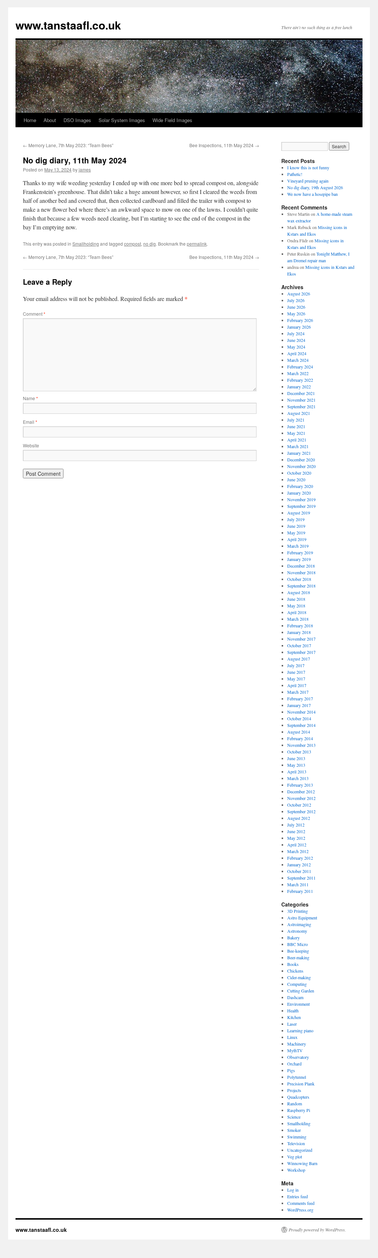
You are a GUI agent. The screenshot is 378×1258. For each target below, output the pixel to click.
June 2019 (296, 526)
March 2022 (298, 373)
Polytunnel (296, 1077)
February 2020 (300, 486)
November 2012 (301, 798)
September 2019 (301, 506)
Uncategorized (299, 1150)
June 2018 (296, 599)
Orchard (294, 1064)
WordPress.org (300, 1210)
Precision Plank (301, 1084)
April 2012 (296, 845)
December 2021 (301, 393)
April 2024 (296, 353)
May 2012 (296, 838)
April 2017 (296, 685)
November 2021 (301, 400)
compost (132, 243)
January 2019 (299, 559)
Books (293, 964)
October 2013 (299, 752)
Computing (297, 984)
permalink (197, 243)
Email (30, 422)
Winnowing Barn (302, 1163)
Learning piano (300, 1030)
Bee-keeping (298, 951)
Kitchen (294, 1017)
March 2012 (298, 851)
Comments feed (301, 1203)
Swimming (296, 1137)
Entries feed (297, 1196)
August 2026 (298, 294)
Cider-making (299, 977)
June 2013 (296, 758)
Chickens (295, 971)
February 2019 (300, 552)
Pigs (291, 1070)
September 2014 (301, 725)
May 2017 (296, 679)
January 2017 (299, 705)
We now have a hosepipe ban (312, 194)
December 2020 (301, 459)
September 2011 (301, 878)
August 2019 (298, 513)
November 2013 (301, 745)
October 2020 (299, 473)
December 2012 (301, 791)
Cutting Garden (300, 991)
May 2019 (296, 533)
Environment (298, 1004)
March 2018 (298, 619)
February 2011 (300, 891)
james (85, 169)
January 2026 (299, 327)
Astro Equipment (302, 918)
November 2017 (301, 639)
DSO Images (77, 120)
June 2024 (296, 340)
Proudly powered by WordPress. (317, 1230)
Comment (34, 314)
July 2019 (296, 519)
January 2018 (299, 632)
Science (293, 1117)
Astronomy (297, 931)
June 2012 (296, 831)
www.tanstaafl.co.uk (68, 25)
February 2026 (300, 320)
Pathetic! (294, 174)
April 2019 (296, 539)
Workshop (296, 1170)
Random (294, 1103)
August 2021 (298, 413)
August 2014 (298, 732)
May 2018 (296, 606)
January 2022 (299, 386)
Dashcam (295, 997)
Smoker (294, 1130)
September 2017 (301, 652)
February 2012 (300, 858)
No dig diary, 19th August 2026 (315, 187)
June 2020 (296, 479)
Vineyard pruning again (308, 181)
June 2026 (296, 307)
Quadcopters (298, 1097)
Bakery (293, 937)
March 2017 (298, 692)
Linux (292, 1037)
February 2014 (300, 738)
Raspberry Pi (298, 1110)
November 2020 (301, 466)
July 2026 (296, 300)
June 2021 (296, 426)
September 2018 (301, 586)
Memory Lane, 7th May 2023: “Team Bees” (68, 145)
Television (296, 1143)
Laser (292, 1024)
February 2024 (300, 367)
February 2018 (300, 625)
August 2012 (298, 818)
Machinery (296, 1044)
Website (31, 445)
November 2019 (301, 499)
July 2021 (296, 420)
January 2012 (299, 864)
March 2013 (298, 778)
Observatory (298, 1057)
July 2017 (296, 665)
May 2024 (296, 347)
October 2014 (299, 718)
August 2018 (298, 592)
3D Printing (297, 911)
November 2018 (301, 572)
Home (30, 120)
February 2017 (300, 698)
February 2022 (300, 380)
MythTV (295, 1050)
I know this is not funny (308, 167)
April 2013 (296, 771)
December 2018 (301, 566)
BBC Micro (297, 944)
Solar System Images (122, 120)
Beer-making (298, 957)
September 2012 (301, 811)
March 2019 (298, 546)
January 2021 (299, 453)
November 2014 (301, 712)
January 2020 (299, 493)
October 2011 (299, 871)
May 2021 (296, 433)
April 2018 (296, 612)
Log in (293, 1190)
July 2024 (296, 333)
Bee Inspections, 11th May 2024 (224, 145)
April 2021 (296, 440)
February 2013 (300, 785)
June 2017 (296, 672)
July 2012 (296, 825)
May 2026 (296, 313)
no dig (149, 243)
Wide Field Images (172, 120)
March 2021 (298, 446)
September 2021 (301, 406)
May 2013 (296, 765)
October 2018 (299, 579)
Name (30, 398)
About (50, 120)
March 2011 (298, 884)
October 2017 (299, 645)
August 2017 (298, 659)
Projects (294, 1090)
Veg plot (294, 1157)
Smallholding (85, 243)
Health (293, 1010)
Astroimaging (299, 924)
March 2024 (298, 360)
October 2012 (299, 805)
